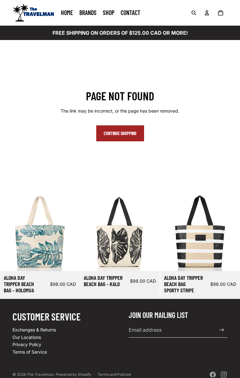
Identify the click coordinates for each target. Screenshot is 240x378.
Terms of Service (29, 352)
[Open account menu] (207, 13)
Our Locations (26, 337)
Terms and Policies (114, 374)
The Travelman (40, 374)
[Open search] (194, 13)
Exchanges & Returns (34, 329)
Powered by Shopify (73, 374)
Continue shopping (120, 133)
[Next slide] (70, 231)
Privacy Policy (26, 344)
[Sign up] (222, 330)
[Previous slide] (9, 231)
